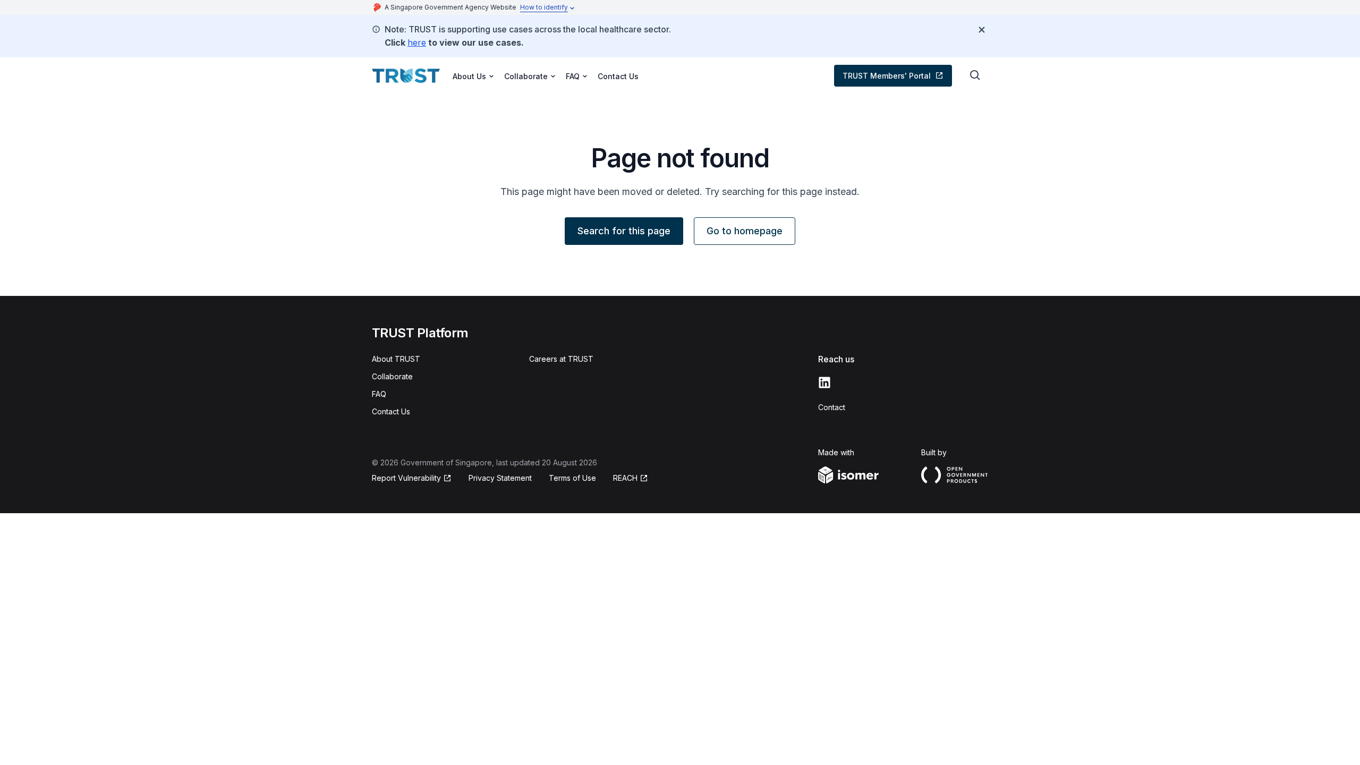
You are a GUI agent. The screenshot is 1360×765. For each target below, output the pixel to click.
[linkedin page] (824, 382)
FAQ (379, 393)
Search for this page (623, 230)
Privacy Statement (500, 477)
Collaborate (392, 376)
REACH (625, 477)
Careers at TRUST (561, 358)
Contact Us (618, 76)
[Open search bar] (975, 75)
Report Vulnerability (406, 477)
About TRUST (396, 358)
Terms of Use (572, 477)
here (416, 42)
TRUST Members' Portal (887, 75)
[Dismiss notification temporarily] (981, 29)
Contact (831, 407)
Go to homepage (745, 230)
